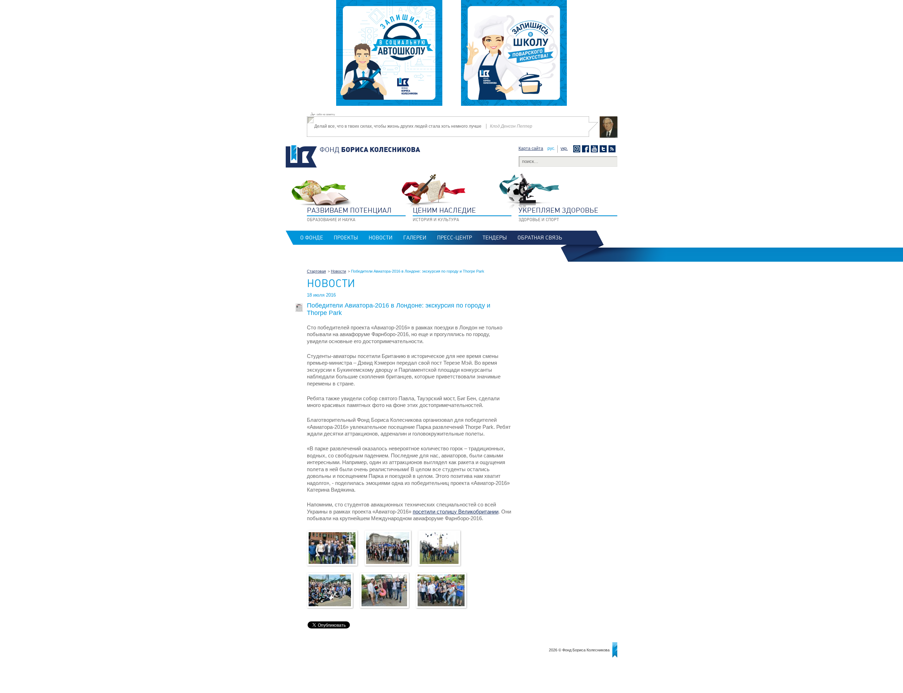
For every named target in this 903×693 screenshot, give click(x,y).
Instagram (577, 148)
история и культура (444, 214)
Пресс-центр (454, 238)
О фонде (311, 238)
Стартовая (316, 271)
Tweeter (604, 148)
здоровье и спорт (558, 214)
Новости (381, 238)
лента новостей (612, 148)
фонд (370, 149)
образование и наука (349, 214)
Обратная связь (539, 238)
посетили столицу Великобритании (455, 512)
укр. (564, 148)
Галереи (414, 238)
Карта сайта (531, 148)
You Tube (595, 148)
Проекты (346, 238)
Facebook (586, 148)
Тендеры (495, 238)
